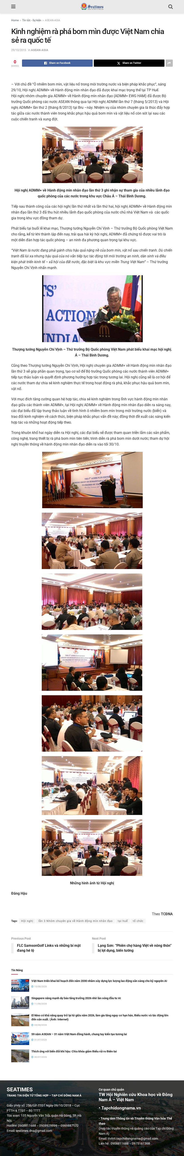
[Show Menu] (13, 6)
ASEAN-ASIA (52, 20)
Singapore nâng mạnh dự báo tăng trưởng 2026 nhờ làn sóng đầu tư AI (76, 998)
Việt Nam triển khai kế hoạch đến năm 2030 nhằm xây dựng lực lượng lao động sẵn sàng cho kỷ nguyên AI (99, 981)
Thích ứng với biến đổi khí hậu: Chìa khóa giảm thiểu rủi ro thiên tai (74, 1051)
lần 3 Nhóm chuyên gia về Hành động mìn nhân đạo (75, 921)
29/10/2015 (18, 50)
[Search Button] (170, 6)
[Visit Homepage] (92, 6)
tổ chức (138, 921)
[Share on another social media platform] (169, 63)
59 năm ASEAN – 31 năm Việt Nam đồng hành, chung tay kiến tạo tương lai (79, 1034)
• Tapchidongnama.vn (120, 1108)
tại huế (123, 921)
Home (15, 20)
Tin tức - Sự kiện (31, 20)
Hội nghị (27, 921)
